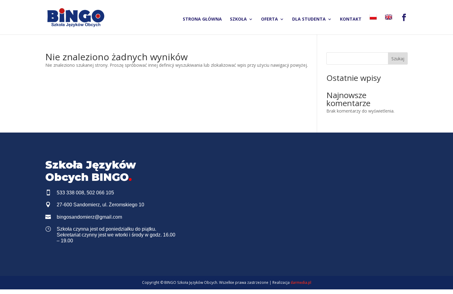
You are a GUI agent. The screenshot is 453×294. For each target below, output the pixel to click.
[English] (388, 23)
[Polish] (373, 23)
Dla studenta (309, 19)
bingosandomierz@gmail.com (89, 217)
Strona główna (202, 19)
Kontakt (350, 19)
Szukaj (397, 59)
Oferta (269, 19)
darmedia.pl (301, 282)
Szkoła (238, 19)
